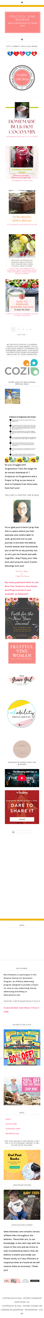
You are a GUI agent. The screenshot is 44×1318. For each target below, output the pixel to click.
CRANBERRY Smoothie (22, 181)
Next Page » (22, 335)
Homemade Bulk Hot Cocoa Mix (22, 137)
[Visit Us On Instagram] (22, 55)
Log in (22, 932)
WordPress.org (22, 948)
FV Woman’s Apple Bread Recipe (22, 225)
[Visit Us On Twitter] (28, 55)
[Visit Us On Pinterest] (16, 55)
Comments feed (22, 942)
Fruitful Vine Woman (22, 18)
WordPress (31, 1309)
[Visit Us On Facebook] (10, 55)
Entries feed (22, 937)
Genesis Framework (12, 1309)
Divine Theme (30, 1306)
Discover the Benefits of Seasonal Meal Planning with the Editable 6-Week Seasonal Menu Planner (22, 271)
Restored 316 (22, 1302)
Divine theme (31, 1298)
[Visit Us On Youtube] (34, 55)
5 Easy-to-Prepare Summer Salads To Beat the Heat (22, 315)
